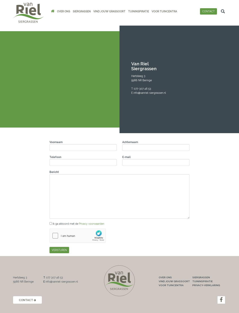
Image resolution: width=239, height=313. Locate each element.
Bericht (54, 172)
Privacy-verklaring (206, 285)
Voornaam (56, 142)
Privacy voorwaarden (91, 223)
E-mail (126, 157)
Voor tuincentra (164, 11)
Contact (208, 11)
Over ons (63, 11)
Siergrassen (82, 11)
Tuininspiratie (138, 11)
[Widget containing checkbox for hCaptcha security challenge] (77, 236)
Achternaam (130, 142)
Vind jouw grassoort (109, 11)
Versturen (59, 250)
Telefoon (55, 157)
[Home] (53, 11)
